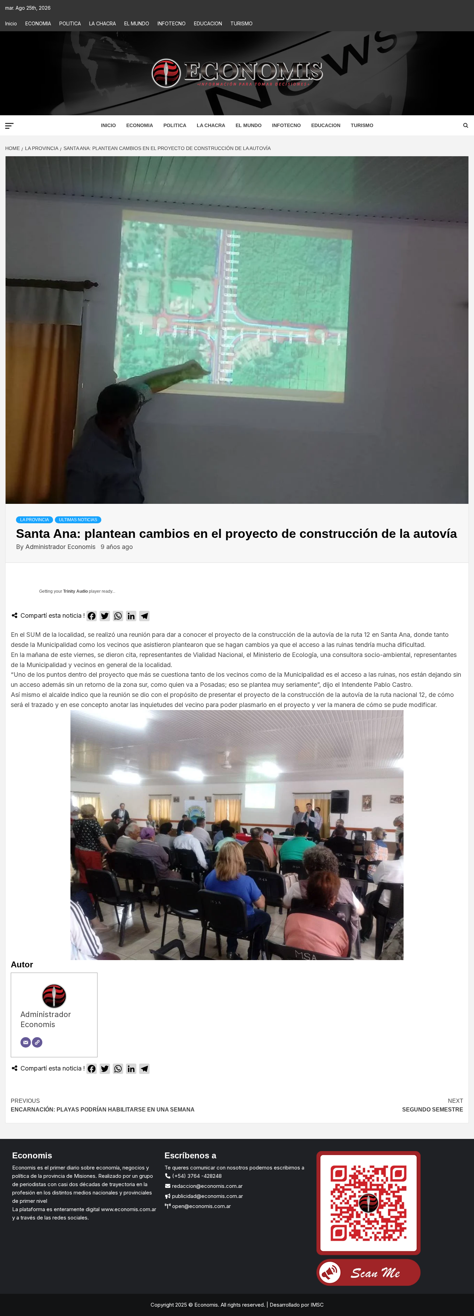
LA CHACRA (102, 23)
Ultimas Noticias (78, 519)
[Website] (37, 1042)
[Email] (25, 1042)
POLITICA (70, 23)
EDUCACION (208, 23)
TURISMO (241, 23)
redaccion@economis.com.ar (207, 1186)
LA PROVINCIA (34, 519)
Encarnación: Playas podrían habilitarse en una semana (103, 1105)
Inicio (11, 23)
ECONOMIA (38, 23)
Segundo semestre (432, 1105)
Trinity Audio (75, 591)
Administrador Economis (61, 546)
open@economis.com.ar (201, 1206)
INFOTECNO (172, 23)
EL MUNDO (136, 23)
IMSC (316, 1304)
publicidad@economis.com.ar (207, 1196)
